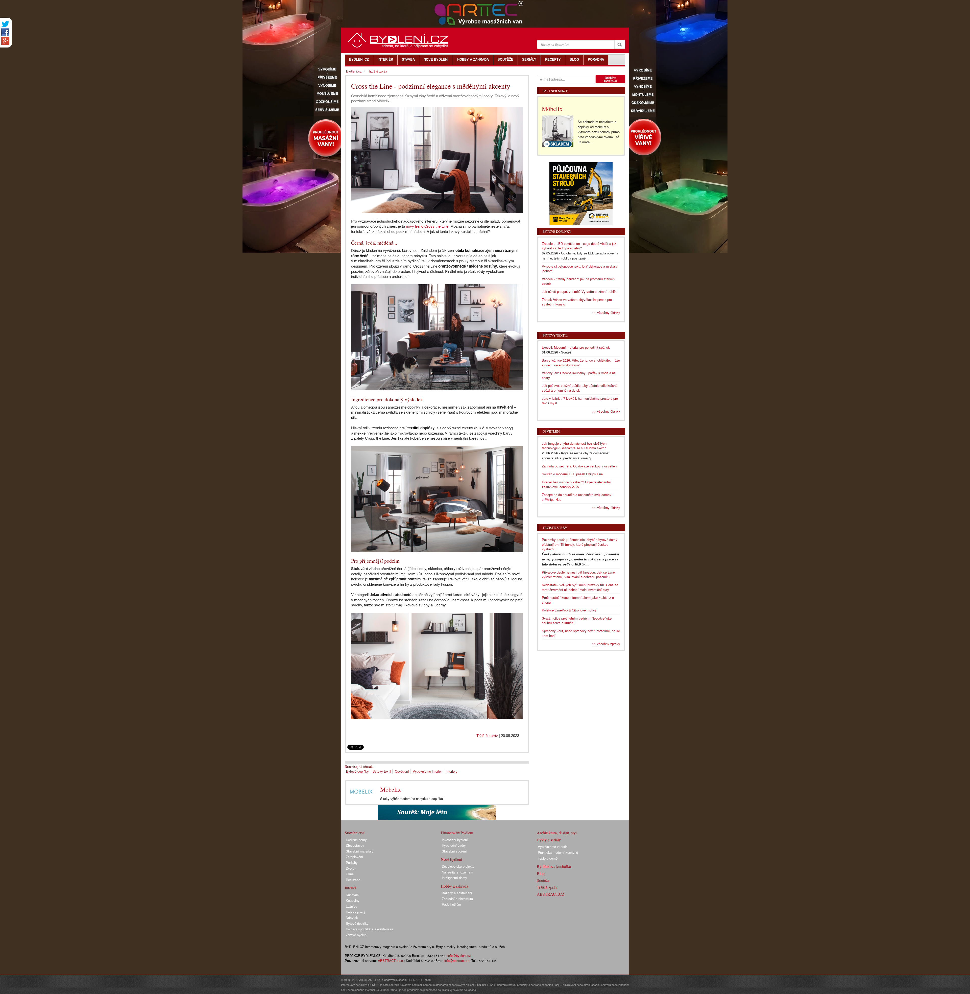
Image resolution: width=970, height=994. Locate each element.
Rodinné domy (356, 839)
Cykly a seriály (549, 839)
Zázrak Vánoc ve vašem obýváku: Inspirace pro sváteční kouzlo (577, 302)
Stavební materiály (359, 851)
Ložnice (351, 906)
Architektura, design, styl (557, 832)
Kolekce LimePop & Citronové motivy (569, 610)
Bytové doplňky (357, 771)
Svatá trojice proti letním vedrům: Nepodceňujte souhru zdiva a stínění (577, 620)
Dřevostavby (355, 845)
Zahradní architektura (457, 898)
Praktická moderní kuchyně (558, 852)
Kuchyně (352, 894)
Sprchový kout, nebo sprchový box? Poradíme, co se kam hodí (581, 633)
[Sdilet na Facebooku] (5, 32)
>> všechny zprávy (606, 643)
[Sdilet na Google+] (5, 41)
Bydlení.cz (354, 71)
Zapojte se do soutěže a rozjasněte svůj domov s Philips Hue (576, 497)
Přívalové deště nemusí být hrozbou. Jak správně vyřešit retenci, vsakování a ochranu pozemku (578, 574)
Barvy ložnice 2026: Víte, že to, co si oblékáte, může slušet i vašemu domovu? (581, 362)
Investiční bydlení (455, 839)
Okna (350, 873)
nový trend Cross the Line (427, 226)
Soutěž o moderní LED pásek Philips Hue (572, 473)
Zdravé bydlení (357, 934)
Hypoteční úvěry (454, 845)
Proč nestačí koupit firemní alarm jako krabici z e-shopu (578, 600)
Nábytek (352, 917)
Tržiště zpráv (487, 735)
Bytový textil (382, 771)
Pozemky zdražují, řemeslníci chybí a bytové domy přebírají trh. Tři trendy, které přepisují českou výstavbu (579, 544)
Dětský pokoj (355, 912)
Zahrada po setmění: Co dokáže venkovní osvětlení (580, 466)
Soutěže (543, 880)
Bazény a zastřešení (457, 892)
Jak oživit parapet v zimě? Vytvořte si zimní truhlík (579, 291)
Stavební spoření (454, 851)
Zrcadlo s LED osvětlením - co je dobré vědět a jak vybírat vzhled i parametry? (579, 246)
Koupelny (352, 900)
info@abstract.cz (456, 960)
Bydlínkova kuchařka (554, 866)
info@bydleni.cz (459, 955)
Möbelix (390, 789)
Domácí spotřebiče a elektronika (369, 929)
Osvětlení (402, 771)
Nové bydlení (451, 859)
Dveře (350, 868)
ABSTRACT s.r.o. (391, 960)
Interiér (350, 887)
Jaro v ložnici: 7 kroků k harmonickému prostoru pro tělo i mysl (580, 401)
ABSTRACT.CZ (550, 894)
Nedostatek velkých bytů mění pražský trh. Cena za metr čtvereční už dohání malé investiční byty (580, 587)
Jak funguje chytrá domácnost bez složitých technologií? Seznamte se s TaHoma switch (574, 446)
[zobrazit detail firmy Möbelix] (361, 791)
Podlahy (352, 862)
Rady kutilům (451, 904)
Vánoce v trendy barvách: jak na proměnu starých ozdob (578, 281)
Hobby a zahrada (454, 886)
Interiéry (451, 771)
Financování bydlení (457, 832)
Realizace (353, 879)
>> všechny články (606, 312)
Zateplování (354, 856)
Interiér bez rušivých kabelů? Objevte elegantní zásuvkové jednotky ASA (576, 484)
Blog (541, 873)
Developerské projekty (458, 866)
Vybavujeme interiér (427, 771)
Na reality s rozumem (457, 872)
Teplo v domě (547, 858)
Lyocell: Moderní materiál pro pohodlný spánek (576, 347)
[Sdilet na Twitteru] (5, 24)
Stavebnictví (354, 832)
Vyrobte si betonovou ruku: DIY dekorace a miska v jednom (580, 268)
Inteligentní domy (454, 877)
